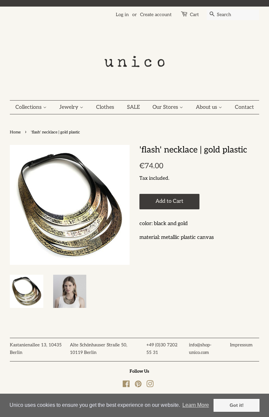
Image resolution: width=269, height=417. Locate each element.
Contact (244, 107)
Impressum (241, 345)
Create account (156, 14)
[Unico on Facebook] (126, 385)
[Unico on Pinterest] (138, 385)
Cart (194, 14)
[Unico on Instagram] (150, 385)
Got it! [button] (237, 405)
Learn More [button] (195, 405)
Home (15, 132)
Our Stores (166, 107)
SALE (133, 107)
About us (207, 107)
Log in (122, 14)
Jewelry (69, 107)
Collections (29, 107)
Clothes (105, 107)
